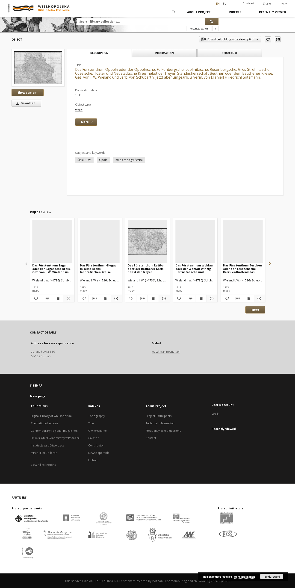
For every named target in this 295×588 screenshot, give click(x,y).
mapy (79, 109)
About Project (199, 12)
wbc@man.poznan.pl (166, 352)
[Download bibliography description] (46, 298)
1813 (78, 95)
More (255, 310)
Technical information (160, 423)
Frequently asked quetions (163, 431)
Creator (93, 438)
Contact (151, 438)
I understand (272, 576)
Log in (216, 414)
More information (244, 576)
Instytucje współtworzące (47, 445)
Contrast (248, 3)
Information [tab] (164, 53)
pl (224, 3)
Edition (92, 460)
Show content (28, 93)
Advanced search (199, 28)
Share (267, 4)
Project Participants (158, 416)
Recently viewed (272, 12)
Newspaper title (98, 453)
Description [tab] (99, 53)
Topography (96, 416)
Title (91, 423)
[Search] (211, 21)
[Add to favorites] (268, 39)
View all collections (43, 465)
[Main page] (173, 12)
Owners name (97, 431)
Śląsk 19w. (84, 160)
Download (27, 103)
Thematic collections (44, 423)
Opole (103, 160)
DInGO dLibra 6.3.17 (108, 581)
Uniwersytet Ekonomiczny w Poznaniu (55, 438)
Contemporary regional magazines (54, 431)
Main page (37, 396)
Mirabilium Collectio (44, 453)
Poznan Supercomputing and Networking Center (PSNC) (191, 581)
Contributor (96, 445)
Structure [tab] (229, 53)
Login (283, 3)
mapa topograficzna (129, 160)
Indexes (235, 12)
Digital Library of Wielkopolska (51, 416)
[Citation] (278, 39)
